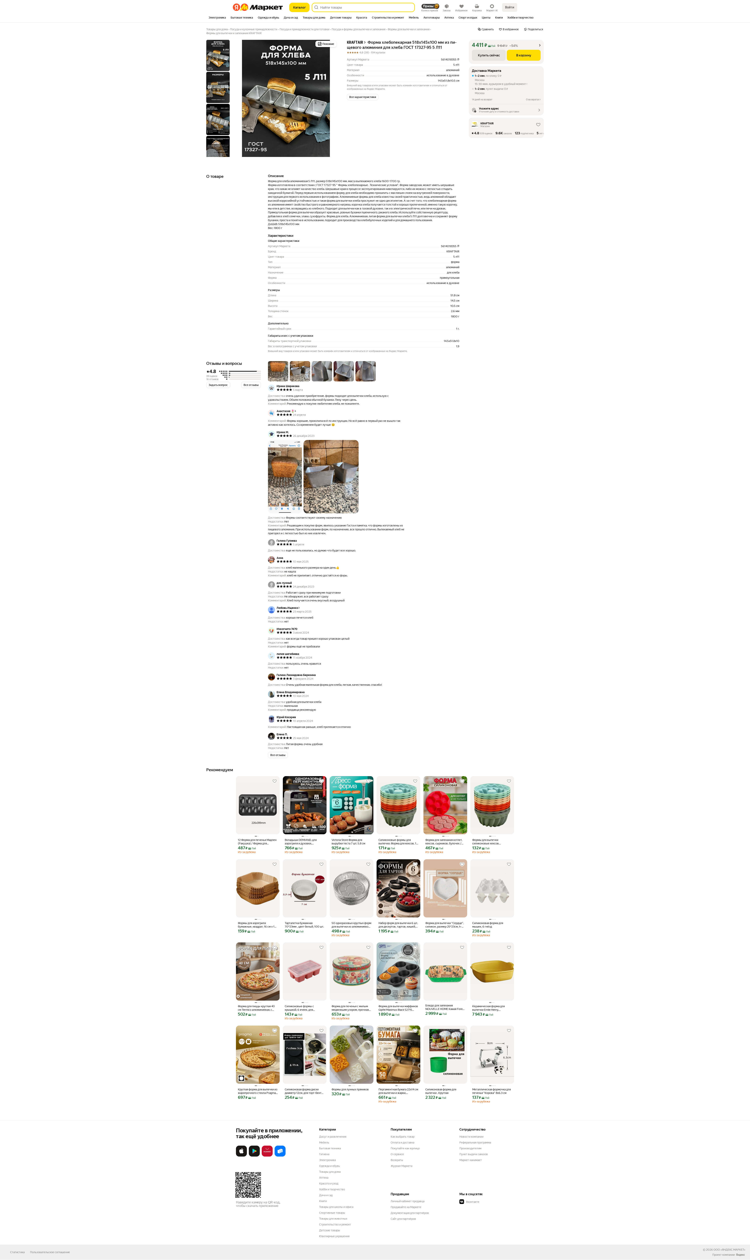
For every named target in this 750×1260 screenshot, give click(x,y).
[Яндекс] (740, 1254)
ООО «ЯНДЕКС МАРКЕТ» (729, 1249)
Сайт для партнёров (403, 1218)
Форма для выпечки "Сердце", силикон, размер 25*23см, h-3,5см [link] (444, 925)
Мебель (324, 1142)
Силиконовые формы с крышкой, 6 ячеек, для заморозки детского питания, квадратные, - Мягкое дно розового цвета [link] (303, 1008)
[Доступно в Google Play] (254, 1155)
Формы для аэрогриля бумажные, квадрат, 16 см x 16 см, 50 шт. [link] (257, 925)
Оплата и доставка (402, 1142)
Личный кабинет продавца (407, 1201)
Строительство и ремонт (335, 1224)
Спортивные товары (332, 1212)
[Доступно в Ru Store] (280, 1155)
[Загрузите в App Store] (241, 1155)
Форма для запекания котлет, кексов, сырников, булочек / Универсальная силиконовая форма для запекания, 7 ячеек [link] (444, 841)
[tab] (217, 18)
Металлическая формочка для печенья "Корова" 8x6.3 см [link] (491, 1091)
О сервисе (397, 1154)
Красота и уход (328, 1183)
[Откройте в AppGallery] (267, 1155)
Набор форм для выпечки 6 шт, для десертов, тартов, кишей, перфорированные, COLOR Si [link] (398, 925)
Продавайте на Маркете (406, 1207)
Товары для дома (330, 1171)
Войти (509, 7)
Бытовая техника (330, 1148)
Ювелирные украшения (334, 1236)
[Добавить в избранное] (274, 781)
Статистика (17, 1252)
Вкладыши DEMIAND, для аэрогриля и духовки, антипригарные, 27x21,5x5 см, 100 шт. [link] (303, 841)
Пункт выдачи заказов (473, 1154)
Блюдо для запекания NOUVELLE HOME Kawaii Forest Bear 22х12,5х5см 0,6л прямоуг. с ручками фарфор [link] (445, 1007)
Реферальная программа (475, 1142)
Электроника (327, 1160)
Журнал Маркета (401, 1165)
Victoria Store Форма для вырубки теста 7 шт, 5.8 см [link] (348, 841)
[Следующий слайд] (331, 98)
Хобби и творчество (332, 1189)
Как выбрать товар (402, 1136)
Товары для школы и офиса (336, 1206)
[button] (362, 97)
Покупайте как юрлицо (405, 1148)
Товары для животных (333, 1218)
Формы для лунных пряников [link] (350, 1089)
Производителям (470, 1148)
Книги (323, 1201)
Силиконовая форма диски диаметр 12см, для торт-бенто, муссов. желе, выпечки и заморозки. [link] (304, 1091)
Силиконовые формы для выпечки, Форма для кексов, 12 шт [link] (398, 841)
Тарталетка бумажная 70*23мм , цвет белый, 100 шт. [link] (304, 925)
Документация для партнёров (410, 1213)
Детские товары (329, 1230)
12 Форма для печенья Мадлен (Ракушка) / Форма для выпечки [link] (257, 841)
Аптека (323, 1177)
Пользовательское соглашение (50, 1252)
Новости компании (471, 1136)
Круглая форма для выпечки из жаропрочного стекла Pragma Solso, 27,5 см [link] (257, 1091)
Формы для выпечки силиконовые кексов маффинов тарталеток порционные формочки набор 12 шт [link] (491, 841)
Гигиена (324, 1154)
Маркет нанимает (470, 1160)
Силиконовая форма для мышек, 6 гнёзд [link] (487, 925)
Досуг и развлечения (332, 1136)
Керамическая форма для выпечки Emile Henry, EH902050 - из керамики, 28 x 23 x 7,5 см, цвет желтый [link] (491, 1008)
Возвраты (397, 1160)
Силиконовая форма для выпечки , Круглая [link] (440, 1091)
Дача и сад (326, 1195)
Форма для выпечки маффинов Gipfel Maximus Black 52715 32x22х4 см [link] (398, 1008)
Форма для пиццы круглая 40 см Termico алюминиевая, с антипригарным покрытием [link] (256, 1008)
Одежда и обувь (329, 1165)
